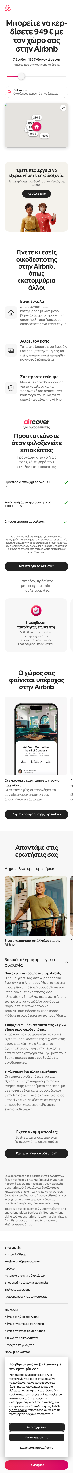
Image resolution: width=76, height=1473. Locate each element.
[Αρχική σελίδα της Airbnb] (8, 8)
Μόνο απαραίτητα (36, 1437)
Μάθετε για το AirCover (36, 566)
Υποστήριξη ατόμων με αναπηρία (26, 1282)
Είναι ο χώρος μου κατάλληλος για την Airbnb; (32, 943)
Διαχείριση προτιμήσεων (36, 1447)
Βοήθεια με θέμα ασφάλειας (22, 1261)
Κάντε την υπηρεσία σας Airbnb (25, 1331)
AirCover (10, 1268)
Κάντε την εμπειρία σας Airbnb (24, 1324)
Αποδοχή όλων (36, 1427)
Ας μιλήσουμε (37, 193)
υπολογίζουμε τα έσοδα (45, 64)
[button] (36, 963)
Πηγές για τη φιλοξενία (19, 1345)
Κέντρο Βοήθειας (15, 1254)
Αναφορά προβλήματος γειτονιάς (26, 1296)
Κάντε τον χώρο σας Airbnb (22, 1317)
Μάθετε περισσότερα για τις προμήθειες (35, 1015)
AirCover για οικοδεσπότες (21, 1338)
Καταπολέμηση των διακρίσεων (25, 1275)
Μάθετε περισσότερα (18, 1224)
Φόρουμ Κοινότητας (17, 1352)
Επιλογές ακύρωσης (17, 1289)
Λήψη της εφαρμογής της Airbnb (36, 814)
